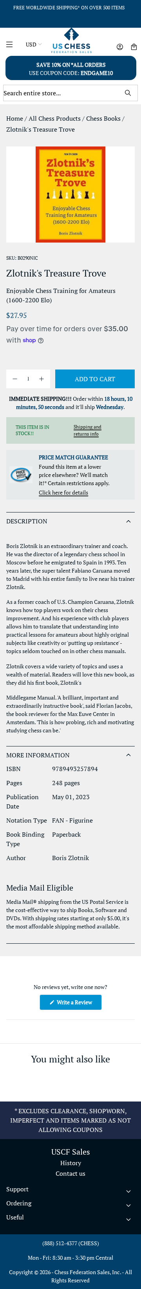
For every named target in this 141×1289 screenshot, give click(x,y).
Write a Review (79, 1004)
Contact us (70, 1173)
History (70, 1163)
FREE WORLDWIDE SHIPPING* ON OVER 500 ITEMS (69, 8)
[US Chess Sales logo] (71, 40)
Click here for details (63, 492)
